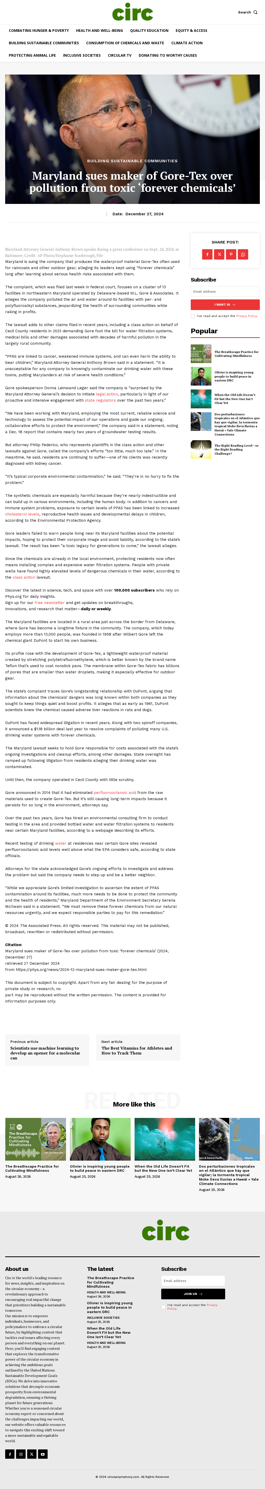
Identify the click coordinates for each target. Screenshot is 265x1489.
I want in (222, 304)
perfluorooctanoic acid (115, 792)
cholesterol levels (22, 514)
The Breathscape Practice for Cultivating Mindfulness (237, 354)
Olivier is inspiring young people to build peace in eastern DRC (234, 376)
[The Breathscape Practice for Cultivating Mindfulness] (201, 353)
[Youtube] (42, 1454)
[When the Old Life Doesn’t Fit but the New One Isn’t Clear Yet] (201, 398)
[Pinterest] (231, 254)
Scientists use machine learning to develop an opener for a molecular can (45, 1053)
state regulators (100, 400)
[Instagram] (20, 1454)
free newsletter (50, 602)
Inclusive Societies (103, 1318)
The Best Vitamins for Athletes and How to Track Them (136, 1051)
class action (24, 577)
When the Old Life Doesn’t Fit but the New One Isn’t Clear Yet (235, 399)
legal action (107, 394)
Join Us (190, 1294)
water (61, 843)
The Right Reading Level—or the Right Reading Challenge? (237, 449)
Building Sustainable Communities (132, 161)
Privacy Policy (246, 316)
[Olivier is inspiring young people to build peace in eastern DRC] (201, 376)
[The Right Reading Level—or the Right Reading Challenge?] (201, 449)
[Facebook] (207, 254)
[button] (249, 12)
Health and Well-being (106, 1292)
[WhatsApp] (243, 254)
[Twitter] (219, 254)
